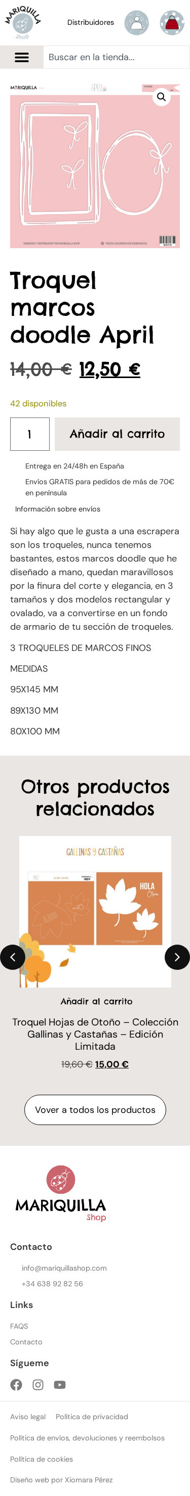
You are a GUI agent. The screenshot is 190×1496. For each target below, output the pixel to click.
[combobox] (116, 57)
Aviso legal (28, 1416)
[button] (21, 57)
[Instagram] (38, 1385)
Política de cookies (41, 1459)
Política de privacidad (92, 1416)
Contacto (26, 1341)
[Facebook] (16, 1385)
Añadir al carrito (117, 434)
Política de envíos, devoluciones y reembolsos (87, 1437)
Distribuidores (90, 22)
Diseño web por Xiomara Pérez (61, 1479)
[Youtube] (60, 1385)
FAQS (19, 1326)
